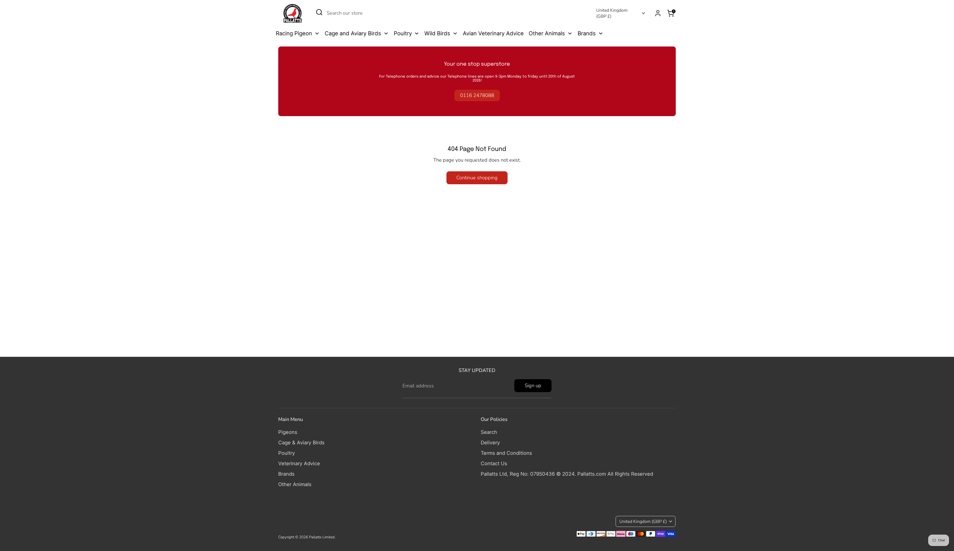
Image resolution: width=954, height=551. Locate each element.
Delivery (490, 443)
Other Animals (294, 484)
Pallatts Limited (322, 537)
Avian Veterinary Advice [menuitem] (493, 33)
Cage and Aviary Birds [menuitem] (353, 33)
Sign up (533, 385)
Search (489, 432)
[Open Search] (319, 12)
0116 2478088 (477, 95)
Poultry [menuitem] (403, 33)
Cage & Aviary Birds (301, 443)
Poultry (286, 453)
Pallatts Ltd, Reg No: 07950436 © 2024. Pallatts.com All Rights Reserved (567, 474)
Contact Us (494, 463)
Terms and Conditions (506, 453)
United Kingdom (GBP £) (612, 13)
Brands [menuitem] (587, 33)
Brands (286, 474)
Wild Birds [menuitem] (437, 33)
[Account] (658, 13)
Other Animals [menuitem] (547, 33)
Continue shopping (477, 177)
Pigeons (287, 432)
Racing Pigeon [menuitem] (294, 33)
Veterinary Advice (299, 463)
